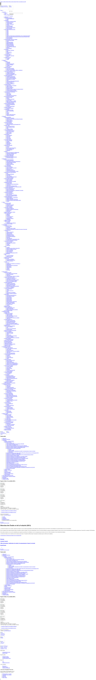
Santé (5, 254)
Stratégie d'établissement (10, 18)
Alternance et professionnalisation (9, 91)
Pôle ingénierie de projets (10, 130)
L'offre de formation (9, 399)
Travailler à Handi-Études (10, 106)
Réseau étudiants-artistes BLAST (11, 395)
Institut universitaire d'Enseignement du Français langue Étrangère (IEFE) (18, 36)
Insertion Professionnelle (10, 63)
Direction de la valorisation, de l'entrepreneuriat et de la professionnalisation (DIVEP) (19, 454)
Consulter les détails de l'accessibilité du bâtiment (8, 510)
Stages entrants (8, 93)
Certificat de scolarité (9, 333)
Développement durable (10, 40)
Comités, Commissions (10, 24)
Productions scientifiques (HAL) (11, 153)
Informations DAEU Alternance (11, 95)
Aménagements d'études (10, 102)
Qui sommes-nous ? (9, 304)
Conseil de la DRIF (9, 163)
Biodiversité (8, 211)
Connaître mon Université (10, 307)
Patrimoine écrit (8, 210)
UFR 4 (7, 33)
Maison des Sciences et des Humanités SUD (13, 124)
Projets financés (6, 134)
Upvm (1, 10)
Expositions (8, 215)
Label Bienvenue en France (10, 170)
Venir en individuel (9, 166)
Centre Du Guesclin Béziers (10, 27)
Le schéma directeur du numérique (11, 240)
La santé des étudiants (9, 255)
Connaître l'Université (7, 414)
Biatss (7, 51)
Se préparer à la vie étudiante (9, 287)
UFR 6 (7, 34)
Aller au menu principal (12, 1)
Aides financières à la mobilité (11, 181)
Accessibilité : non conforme (6, 674)
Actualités (8, 58)
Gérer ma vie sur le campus (8, 365)
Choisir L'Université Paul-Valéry (9, 277)
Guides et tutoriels (9, 232)
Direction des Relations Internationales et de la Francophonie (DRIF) (17, 458)
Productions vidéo (7, 54)
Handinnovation (9, 298)
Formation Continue (7, 84)
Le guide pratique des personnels (11, 348)
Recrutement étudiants (7, 341)
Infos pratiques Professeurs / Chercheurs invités (13, 186)
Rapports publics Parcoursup (10, 114)
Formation (4, 60)
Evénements (8, 243)
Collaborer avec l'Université (8, 389)
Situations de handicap (8, 257)
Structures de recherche (8, 122)
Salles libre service (9, 233)
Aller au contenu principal (4, 1)
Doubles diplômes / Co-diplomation (12, 197)
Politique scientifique (7, 117)
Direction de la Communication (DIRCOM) (13, 453)
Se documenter (6, 374)
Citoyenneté (8, 245)
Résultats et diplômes (7, 107)
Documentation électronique (10, 236)
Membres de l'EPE (9, 26)
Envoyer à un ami (6, 549)
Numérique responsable (10, 45)
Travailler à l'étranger (9, 357)
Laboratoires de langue (10, 234)
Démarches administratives (10, 104)
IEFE (7, 173)
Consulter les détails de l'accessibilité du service (8, 512)
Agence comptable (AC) (10, 558)
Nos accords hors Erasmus (10, 188)
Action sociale (6, 258)
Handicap (7, 47)
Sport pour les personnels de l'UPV (12, 252)
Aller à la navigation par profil (21, 1)
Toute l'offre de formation (10, 69)
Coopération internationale (8, 187)
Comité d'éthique (9, 121)
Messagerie (8, 237)
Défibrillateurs (8, 264)
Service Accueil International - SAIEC (12, 171)
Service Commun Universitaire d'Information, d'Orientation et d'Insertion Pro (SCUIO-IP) (20, 467)
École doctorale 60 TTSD (10, 127)
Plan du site (4, 676)
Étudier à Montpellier (9, 308)
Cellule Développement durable (11, 419)
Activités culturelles (9, 366)
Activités (7, 244)
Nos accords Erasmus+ (10, 193)
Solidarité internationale (10, 164)
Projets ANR (8, 136)
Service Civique (8, 53)
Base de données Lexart (10, 148)
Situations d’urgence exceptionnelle (12, 265)
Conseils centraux (9, 23)
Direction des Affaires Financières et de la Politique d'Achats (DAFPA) (17, 446)
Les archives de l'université (10, 370)
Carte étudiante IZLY (9, 332)
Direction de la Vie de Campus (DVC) (12, 577)
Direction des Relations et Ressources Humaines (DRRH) (15, 459)
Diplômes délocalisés (9, 198)
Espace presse (8, 410)
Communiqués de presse (6, 652)
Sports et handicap (9, 251)
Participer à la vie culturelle (8, 422)
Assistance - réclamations (10, 83)
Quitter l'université (7, 345)
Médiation (8, 214)
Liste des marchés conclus (6, 658)
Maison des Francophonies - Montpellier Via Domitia (14, 190)
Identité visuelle (4, 653)
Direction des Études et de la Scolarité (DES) (13, 448)
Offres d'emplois (9, 52)
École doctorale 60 (9, 38)
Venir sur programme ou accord (11, 167)
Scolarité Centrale (11, 450)
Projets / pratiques (9, 206)
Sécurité (5, 261)
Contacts (7, 305)
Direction (9, 449)
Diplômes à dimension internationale (12, 199)
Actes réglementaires (9, 25)
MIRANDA (8, 142)
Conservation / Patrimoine (8, 207)
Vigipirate (8, 268)
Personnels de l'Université (6, 346)
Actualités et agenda (7, 57)
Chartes (7, 113)
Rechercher (11, 14)
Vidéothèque (8, 219)
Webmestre (4, 675)
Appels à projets (9, 132)
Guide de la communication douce (11, 378)
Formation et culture (9, 205)
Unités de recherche (9, 416)
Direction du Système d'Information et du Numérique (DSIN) (16, 460)
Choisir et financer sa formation (11, 85)
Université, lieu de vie (7, 225)
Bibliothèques (8, 423)
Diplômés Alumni (5, 413)
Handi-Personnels (9, 297)
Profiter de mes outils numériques (9, 325)
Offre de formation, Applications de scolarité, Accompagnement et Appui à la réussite (21, 451)
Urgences (7, 262)
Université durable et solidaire (11, 388)
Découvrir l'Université (7, 384)
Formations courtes (9, 88)
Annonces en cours (9, 407)
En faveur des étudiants (10, 259)
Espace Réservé (6, 14)
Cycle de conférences (9, 216)
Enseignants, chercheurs (10, 50)
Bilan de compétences (9, 87)
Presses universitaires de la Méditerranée (12, 152)
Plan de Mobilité (9, 48)
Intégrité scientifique (9, 120)
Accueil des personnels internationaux (12, 184)
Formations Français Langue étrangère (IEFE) (13, 200)
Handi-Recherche (9, 300)
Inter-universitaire (9, 28)
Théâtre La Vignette (7, 220)
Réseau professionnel (7, 429)
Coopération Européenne (8, 192)
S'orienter (5, 61)
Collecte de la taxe (9, 412)
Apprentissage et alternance (10, 278)
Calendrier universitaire (10, 110)
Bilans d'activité (8, 133)
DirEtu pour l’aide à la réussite (11, 101)
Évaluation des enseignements (11, 328)
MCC (7, 111)
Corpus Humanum (9, 149)
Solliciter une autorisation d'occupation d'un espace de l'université (16, 229)
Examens (7, 112)
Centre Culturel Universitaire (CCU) (12, 444)
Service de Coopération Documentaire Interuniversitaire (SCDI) (16, 466)
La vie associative (9, 241)
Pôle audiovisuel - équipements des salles (12, 239)
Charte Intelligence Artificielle (11, 46)
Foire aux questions (9, 82)
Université (4, 517)
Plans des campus (9, 226)
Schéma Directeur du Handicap (11, 295)
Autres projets (8, 138)
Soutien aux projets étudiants (10, 242)
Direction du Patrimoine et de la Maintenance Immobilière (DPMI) (16, 456)
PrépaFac (7, 98)
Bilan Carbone (4, 677)
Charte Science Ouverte (10, 154)
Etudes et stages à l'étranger (8, 178)
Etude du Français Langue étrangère (10, 172)
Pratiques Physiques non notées (11, 249)
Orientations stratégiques (8, 17)
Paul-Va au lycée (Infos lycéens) (11, 281)
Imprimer (2, 549)
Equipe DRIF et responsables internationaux (13, 161)
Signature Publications (9, 155)
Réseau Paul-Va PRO (9, 394)
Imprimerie (8, 369)
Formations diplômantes (10, 174)
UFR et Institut (8, 349)
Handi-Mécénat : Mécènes (10, 303)
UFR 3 (7, 32)
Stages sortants (8, 94)
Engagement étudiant (9, 42)
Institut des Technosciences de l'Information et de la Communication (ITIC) (18, 35)
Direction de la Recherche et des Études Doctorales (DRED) (16, 457)
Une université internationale (8, 159)
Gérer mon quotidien (7, 359)
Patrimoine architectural (10, 208)
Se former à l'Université (8, 398)
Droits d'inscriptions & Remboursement (12, 286)
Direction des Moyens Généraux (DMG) (12, 455)
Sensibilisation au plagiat (10, 235)
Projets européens (9, 135)
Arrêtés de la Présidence (10, 115)
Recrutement (6, 49)
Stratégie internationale (10, 160)
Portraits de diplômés (9, 64)
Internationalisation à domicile (11, 162)
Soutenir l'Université (7, 402)
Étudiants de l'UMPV (5, 311)
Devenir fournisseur (7, 406)
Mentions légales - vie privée (6, 673)
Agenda (7, 59)
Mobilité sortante (9, 183)
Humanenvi (8, 150)
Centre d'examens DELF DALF (11, 176)
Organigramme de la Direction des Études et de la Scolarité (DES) (10, 535)
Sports (5, 246)
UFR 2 (7, 31)
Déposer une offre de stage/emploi (11, 396)
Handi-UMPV (6, 294)
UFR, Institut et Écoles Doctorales (9, 29)
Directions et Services (9, 22)
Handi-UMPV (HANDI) (10, 462)
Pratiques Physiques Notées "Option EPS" (13, 248)
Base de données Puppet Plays (11, 147)
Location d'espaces (9, 392)
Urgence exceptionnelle (6, 667)
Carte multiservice (9, 238)
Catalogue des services (6, 662)
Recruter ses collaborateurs (8, 393)
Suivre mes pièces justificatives (11, 78)
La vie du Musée (9, 217)
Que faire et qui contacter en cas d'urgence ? (13, 263)
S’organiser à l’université (10, 99)
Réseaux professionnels (10, 204)
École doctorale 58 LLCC (10, 126)
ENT (5, 13)
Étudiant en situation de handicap (11, 335)
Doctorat (7, 201)
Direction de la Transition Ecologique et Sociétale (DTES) (15, 576)
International (4, 158)
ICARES (7, 141)
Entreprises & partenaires (6, 383)
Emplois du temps (9, 329)
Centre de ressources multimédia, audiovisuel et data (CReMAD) (16, 445)
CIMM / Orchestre (7, 221)
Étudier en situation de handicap (9, 103)
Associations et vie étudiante (10, 292)
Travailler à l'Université (8, 427)
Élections (5, 586)
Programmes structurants (8, 139)
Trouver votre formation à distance (9, 71)
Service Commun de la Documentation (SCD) (13, 465)
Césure (7, 80)
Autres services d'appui (10, 131)
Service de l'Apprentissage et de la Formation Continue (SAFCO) (16, 464)
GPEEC (7, 358)
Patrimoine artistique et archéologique (12, 209)
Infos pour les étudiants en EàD (11, 74)
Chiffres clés (6, 16)
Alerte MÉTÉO (8, 266)
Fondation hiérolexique (10, 405)
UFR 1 (7, 30)
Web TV (7, 56)
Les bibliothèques (7, 253)
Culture (3, 202)
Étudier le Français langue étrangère (12, 309)
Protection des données (10, 44)
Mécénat (7, 404)
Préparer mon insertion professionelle (10, 330)
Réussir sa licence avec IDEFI (11, 100)
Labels (7, 19)
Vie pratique (8, 227)
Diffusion (5, 151)
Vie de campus (4, 224)
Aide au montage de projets (8, 129)
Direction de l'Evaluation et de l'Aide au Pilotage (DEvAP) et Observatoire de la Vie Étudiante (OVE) (22, 452)
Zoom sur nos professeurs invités (11, 185)
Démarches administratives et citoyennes (12, 337)
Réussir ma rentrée (9, 97)
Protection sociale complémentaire (11, 364)
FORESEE (8, 144)
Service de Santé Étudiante (10, 468)
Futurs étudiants (4, 271)
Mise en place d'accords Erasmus (11, 194)
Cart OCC (8, 146)
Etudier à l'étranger (9, 179)
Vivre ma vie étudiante (8, 331)
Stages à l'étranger (9, 180)
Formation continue (9, 400)
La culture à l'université (10, 425)
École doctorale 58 (9, 37)
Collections (8, 213)
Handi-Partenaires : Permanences (11, 301)
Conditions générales (9, 408)
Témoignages (8, 165)
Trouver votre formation (10, 68)
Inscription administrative (10, 73)
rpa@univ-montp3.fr (7, 630)
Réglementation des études (10, 377)
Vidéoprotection (8, 267)
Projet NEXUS (8, 143)
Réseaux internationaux (10, 189)
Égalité (7, 41)
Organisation (6, 20)
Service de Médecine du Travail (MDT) (12, 463)
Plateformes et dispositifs (8, 145)
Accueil (3, 516)
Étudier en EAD (9, 168)
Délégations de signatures (10, 380)
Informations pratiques (9, 108)
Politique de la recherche (10, 118)
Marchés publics (9, 411)
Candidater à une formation (10, 72)
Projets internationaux (9, 191)
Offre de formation (7, 67)
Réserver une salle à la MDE (10, 228)
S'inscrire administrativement (10, 77)
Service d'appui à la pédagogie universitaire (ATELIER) (15, 443)
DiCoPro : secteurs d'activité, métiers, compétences (14, 70)
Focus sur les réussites (9, 157)
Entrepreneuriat (8, 391)
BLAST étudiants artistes (8, 223)
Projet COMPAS (9, 66)
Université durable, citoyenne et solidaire (10, 39)
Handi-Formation (9, 299)
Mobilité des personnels (8, 182)
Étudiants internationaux (8, 306)
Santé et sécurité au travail (10, 360)
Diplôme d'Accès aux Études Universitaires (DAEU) (14, 89)
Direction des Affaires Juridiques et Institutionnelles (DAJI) (15, 447)
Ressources (8, 105)
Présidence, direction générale (11, 21)
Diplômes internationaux (8, 196)
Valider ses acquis (9, 86)
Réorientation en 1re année (10, 79)
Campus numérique (7, 230)
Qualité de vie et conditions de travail (12, 363)
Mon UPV (4, 12)
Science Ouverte (9, 119)
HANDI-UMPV (7, 312)
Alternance (8, 92)
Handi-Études (3, 545)
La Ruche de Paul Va (9, 260)
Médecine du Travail (9, 256)
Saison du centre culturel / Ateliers (9, 212)
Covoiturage (8, 373)
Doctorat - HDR (7, 125)
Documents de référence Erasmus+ (11, 195)
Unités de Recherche (9, 123)
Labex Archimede (9, 140)
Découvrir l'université (7, 272)
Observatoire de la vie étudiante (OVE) (12, 279)
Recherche (4, 116)
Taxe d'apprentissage (9, 403)
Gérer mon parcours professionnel (9, 353)
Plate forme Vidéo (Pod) (10, 55)
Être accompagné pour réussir (9, 96)
